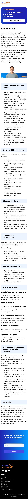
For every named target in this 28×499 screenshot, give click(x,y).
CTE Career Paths (5, 481)
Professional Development (7, 480)
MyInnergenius (4, 487)
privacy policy (14, 496)
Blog (2, 478)
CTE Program (4, 486)
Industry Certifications (6, 489)
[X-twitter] (3, 471)
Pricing (2, 483)
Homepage (4, 477)
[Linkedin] (9, 471)
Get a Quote (4, 484)
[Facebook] (6, 471)
